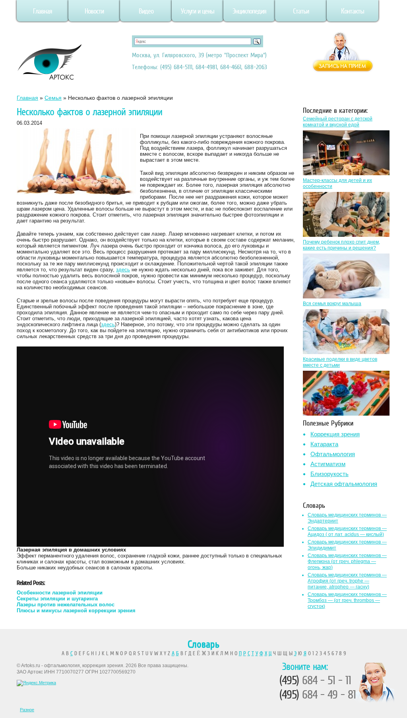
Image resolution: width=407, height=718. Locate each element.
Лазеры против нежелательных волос (65, 605)
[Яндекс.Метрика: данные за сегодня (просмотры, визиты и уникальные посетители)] (36, 683)
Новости (94, 11)
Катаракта (324, 444)
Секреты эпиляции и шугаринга (57, 599)
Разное (27, 709)
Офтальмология (332, 454)
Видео (146, 11)
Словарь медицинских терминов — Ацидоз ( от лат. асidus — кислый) (347, 531)
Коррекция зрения (335, 434)
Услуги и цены (197, 11)
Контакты (352, 11)
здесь (123, 270)
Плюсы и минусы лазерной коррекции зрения (76, 610)
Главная (42, 11)
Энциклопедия (249, 11)
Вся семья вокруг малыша (332, 303)
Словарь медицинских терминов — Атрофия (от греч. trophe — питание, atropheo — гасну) (347, 581)
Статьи (301, 11)
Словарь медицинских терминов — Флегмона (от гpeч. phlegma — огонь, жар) (347, 561)
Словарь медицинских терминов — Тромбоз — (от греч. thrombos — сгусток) (347, 600)
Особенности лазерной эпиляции (60, 593)
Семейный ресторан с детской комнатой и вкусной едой (337, 122)
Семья (53, 98)
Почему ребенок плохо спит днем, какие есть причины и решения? (341, 245)
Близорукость (329, 473)
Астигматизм (327, 464)
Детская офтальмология (343, 483)
